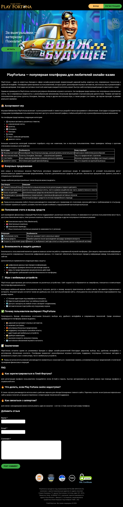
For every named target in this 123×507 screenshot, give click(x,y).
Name (4, 418)
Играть (11, 49)
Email (4, 428)
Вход (96, 6)
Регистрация (112, 6)
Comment (6, 439)
